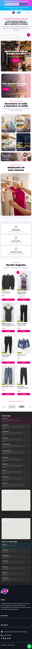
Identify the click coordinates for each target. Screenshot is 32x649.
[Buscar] (6, 12)
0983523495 (7, 467)
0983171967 (7, 480)
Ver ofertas (25, 90)
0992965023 (7, 486)
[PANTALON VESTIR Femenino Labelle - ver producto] (23, 312)
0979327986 (7, 460)
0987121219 (7, 434)
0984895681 (7, 473)
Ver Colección (16, 60)
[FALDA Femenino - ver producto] (8, 281)
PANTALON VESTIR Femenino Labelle (22, 324)
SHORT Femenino (21, 355)
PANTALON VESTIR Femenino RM (6, 355)
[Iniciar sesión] (26, 12)
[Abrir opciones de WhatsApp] (29, 646)
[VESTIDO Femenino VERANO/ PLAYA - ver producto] (23, 281)
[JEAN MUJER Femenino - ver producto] (8, 375)
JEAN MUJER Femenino (8, 386)
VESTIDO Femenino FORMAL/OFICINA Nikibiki (8, 324)
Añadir (8, 299)
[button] (29, 12)
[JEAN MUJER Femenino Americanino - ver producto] (23, 375)
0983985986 (7, 441)
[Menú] (2, 12)
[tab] (13, 69)
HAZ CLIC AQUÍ (23, 4)
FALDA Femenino (6, 292)
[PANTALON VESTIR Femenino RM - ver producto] (8, 344)
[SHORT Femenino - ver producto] (23, 344)
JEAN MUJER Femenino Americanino (23, 387)
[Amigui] (13, 12)
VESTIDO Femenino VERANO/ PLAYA (22, 292)
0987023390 (7, 428)
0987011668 (7, 447)
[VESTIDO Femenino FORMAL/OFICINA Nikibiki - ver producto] (8, 312)
